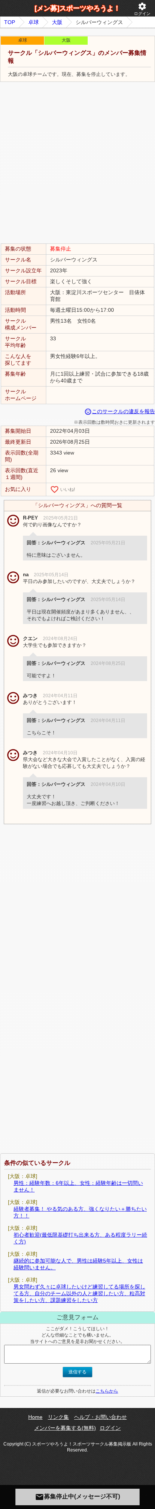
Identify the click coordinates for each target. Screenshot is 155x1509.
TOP (9, 22)
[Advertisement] (77, 163)
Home (35, 1417)
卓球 (33, 22)
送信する (77, 1372)
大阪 (57, 22)
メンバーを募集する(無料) (65, 1428)
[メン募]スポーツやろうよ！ (77, 8)
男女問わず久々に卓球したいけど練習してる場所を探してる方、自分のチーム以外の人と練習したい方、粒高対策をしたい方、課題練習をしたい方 (79, 1293)
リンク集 (58, 1417)
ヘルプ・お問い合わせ (100, 1417)
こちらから (107, 1391)
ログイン (142, 9)
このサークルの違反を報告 (119, 411)
